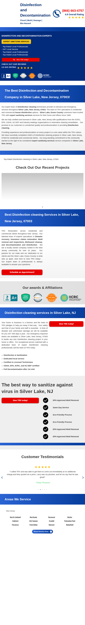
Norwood (51, 517)
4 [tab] (44, 489)
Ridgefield (69, 525)
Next (82, 477)
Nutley (69, 517)
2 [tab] (40, 489)
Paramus (15, 525)
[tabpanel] (12, 189)
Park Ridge (33, 525)
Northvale (33, 517)
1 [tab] (38, 489)
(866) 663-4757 (73, 10)
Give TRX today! (22, 60)
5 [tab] (46, 489)
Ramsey (51, 525)
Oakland (15, 521)
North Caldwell (15, 517)
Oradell (51, 521)
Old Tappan (33, 521)
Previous (2, 477)
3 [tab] (42, 489)
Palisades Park (69, 521)
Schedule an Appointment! (22, 272)
